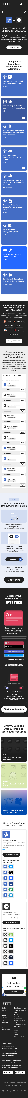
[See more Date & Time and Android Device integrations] (8, 934)
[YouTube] (14, 1091)
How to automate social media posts (11, 1065)
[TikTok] (21, 1091)
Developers (5, 1082)
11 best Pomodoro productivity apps (11, 1060)
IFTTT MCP (4, 1017)
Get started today (14, 47)
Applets (4, 1015)
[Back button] (2, 12)
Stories (3, 1012)
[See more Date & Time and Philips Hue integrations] (8, 951)
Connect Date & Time (11, 922)
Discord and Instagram (20, 1010)
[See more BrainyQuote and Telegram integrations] (8, 895)
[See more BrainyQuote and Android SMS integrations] (8, 889)
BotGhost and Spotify (20, 1024)
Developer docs (6, 1029)
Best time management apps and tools (12, 1050)
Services (4, 1010)
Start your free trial (14, 709)
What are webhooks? (7, 1058)
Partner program (21, 1082)
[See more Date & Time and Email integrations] (8, 963)
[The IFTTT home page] (6, 3)
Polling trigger (12, 385)
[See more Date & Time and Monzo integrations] (8, 957)
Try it (22, 389)
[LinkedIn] (7, 1091)
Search (3, 1024)
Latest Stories (7, 1043)
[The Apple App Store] (8, 1072)
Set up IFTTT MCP (14, 341)
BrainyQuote (9, 28)
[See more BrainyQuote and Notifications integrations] (8, 866)
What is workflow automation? (10, 1053)
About (20, 1085)
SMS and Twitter (18, 1026)
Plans (3, 1027)
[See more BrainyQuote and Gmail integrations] (8, 883)
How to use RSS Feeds (8, 1055)
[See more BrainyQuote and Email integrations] (8, 878)
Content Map (5, 1022)
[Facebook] (3, 1091)
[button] (25, 4)
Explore (4, 1008)
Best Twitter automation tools (9, 1048)
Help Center (5, 1020)
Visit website (6, 850)
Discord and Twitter (19, 1039)
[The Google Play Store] (20, 1073)
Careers (12, 1082)
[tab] (3, 376)
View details (7, 389)
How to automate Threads (8, 1062)
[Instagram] (10, 1091)
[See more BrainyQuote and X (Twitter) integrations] (8, 872)
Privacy (14, 1085)
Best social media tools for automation (12, 1067)
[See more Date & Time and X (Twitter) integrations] (8, 945)
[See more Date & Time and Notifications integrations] (8, 940)
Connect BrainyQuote (11, 854)
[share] (25, 12)
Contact (8, 1085)
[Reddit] (25, 1091)
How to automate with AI (8, 1046)
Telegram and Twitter (19, 1036)
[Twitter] (17, 1091)
